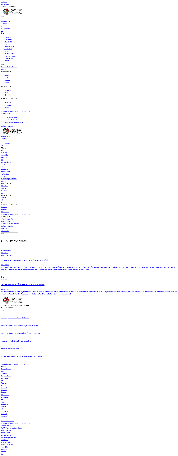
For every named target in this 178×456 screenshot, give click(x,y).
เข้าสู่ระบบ (4, 2)
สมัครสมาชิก (5, 4)
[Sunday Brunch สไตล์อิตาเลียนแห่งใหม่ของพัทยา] (89, 337)
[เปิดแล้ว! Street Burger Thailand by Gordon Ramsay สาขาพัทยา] (89, 352)
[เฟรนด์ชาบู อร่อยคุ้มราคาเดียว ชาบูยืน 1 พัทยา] (89, 314)
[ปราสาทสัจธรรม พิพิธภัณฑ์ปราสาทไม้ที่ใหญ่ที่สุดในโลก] (89, 247)
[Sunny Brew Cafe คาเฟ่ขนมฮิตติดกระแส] (89, 360)
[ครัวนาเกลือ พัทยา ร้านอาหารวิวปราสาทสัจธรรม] (89, 273)
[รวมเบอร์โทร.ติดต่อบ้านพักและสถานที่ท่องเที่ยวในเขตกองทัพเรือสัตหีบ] (89, 329)
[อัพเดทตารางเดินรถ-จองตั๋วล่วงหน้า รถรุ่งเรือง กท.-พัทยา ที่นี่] (89, 322)
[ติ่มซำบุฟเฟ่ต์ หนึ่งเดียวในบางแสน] (89, 345)
